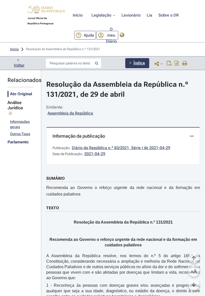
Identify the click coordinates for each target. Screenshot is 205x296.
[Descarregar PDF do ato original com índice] (176, 64)
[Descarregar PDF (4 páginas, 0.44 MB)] (169, 64)
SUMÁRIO (55, 178)
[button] (46, 10)
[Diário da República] (46, 10)
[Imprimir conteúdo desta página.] (185, 64)
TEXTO (52, 208)
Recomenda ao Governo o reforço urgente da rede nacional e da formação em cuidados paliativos (123, 190)
